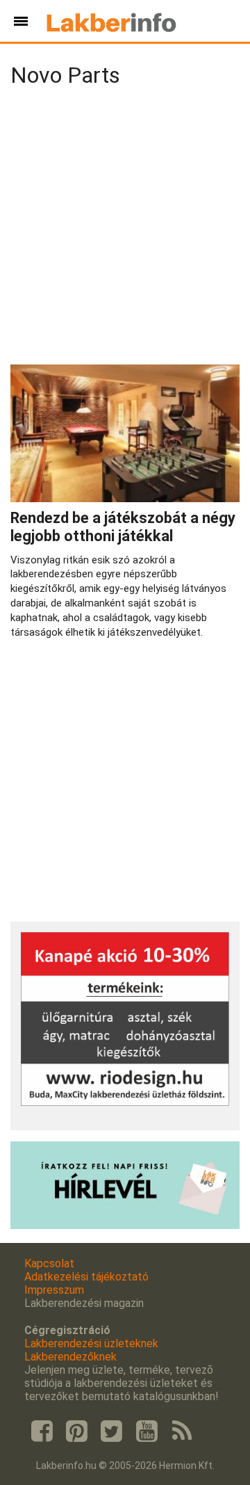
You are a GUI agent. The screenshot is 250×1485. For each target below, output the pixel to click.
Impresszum (54, 1290)
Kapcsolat (49, 1263)
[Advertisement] (125, 229)
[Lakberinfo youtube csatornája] (146, 1431)
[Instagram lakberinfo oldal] (76, 1431)
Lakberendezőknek (70, 1356)
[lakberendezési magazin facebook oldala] (41, 1431)
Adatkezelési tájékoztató (86, 1276)
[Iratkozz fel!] (125, 1225)
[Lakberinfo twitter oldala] (111, 1431)
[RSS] (182, 1431)
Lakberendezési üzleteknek (91, 1343)
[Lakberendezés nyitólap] (111, 21)
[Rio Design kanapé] (125, 1102)
